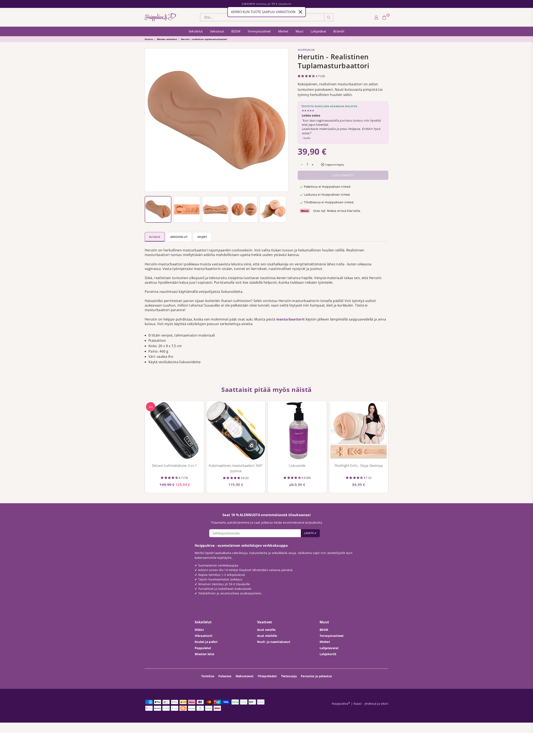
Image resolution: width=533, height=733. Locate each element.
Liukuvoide (297, 465)
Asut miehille (267, 636)
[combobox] (262, 17)
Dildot (199, 630)
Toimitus (207, 676)
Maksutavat (244, 676)
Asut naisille (266, 630)
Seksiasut (217, 31)
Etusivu (149, 39)
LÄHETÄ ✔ (310, 533)
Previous (149, 120)
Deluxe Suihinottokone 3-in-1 (174, 465)
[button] (307, 76)
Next (284, 120)
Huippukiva (306, 50)
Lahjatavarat (329, 648)
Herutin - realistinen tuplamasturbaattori (204, 39)
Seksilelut (196, 31)
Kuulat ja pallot (206, 642)
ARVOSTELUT (179, 237)
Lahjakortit (328, 654)
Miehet (283, 31)
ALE (151, 406)
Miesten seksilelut (167, 39)
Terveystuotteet (259, 31)
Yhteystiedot (267, 676)
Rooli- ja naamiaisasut (273, 642)
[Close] (300, 12)
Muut (299, 31)
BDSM (235, 31)
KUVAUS (154, 237)
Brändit (338, 31)
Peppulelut (203, 648)
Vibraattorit (203, 636)
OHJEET (202, 237)
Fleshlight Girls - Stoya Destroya (359, 465)
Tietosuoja (289, 676)
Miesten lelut (204, 654)
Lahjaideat (318, 31)
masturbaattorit (291, 319)
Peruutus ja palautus (316, 676)
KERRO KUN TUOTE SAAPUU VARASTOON (263, 12)
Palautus (225, 676)
